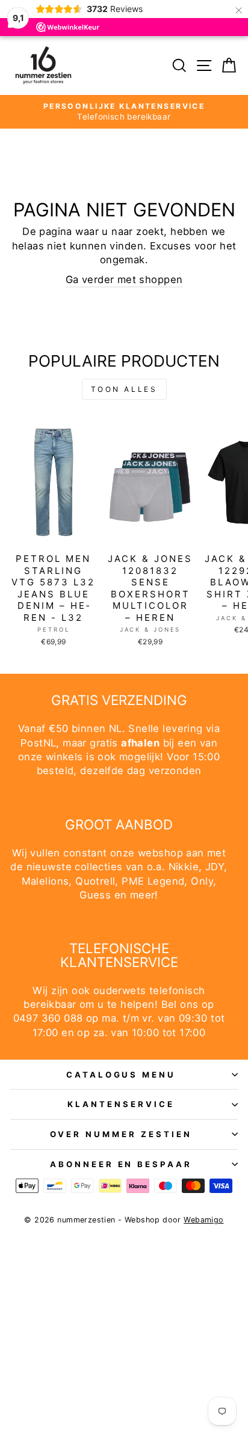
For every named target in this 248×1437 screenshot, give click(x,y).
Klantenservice (121, 1104)
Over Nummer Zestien (121, 1134)
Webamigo (203, 1219)
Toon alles (124, 389)
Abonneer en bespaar (121, 1164)
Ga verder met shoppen (124, 279)
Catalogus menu (121, 1074)
